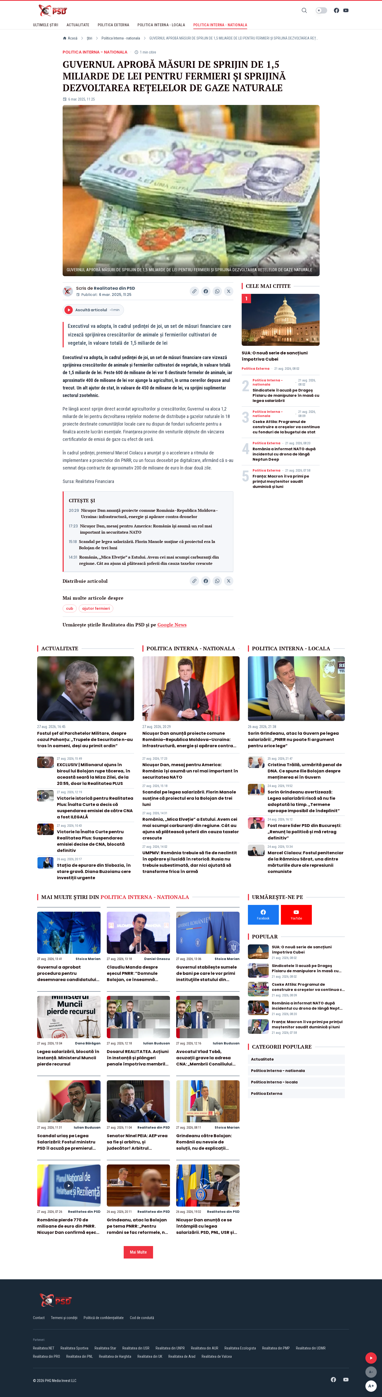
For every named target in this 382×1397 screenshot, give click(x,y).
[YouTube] (346, 10)
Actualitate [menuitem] (78, 25)
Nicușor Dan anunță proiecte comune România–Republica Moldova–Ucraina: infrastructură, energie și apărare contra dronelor (149, 513)
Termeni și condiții (64, 1318)
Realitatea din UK (149, 1356)
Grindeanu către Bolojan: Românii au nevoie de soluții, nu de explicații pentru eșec (204, 1145)
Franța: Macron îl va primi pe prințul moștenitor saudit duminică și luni (281, 481)
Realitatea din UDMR (311, 1348)
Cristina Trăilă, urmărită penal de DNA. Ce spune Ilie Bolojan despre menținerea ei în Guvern (305, 771)
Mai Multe (138, 1252)
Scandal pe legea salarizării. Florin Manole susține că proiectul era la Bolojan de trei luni (147, 545)
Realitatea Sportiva (74, 1348)
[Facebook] (336, 10)
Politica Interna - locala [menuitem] (161, 25)
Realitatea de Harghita (115, 1356)
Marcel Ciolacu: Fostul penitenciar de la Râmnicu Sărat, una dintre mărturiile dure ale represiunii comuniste (306, 862)
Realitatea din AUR (204, 1348)
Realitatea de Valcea (217, 1356)
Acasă (72, 38)
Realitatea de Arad (181, 1356)
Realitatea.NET (43, 1348)
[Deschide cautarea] (304, 10)
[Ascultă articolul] (371, 1358)
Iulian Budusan (156, 1043)
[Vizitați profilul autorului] (68, 291)
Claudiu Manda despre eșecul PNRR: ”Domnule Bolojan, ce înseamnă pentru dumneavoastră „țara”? (133, 979)
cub (69, 608)
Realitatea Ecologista (240, 1348)
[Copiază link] (194, 291)
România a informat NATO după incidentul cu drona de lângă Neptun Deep (284, 454)
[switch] (321, 10)
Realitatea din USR (135, 1348)
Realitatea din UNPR (170, 1348)
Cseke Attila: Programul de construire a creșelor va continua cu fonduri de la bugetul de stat (286, 427)
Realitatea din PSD (114, 288)
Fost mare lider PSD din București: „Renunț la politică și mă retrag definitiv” (304, 832)
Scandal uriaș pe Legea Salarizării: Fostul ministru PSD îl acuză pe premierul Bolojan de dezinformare (66, 1145)
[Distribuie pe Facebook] (205, 291)
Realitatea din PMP (276, 1348)
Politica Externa (255, 369)
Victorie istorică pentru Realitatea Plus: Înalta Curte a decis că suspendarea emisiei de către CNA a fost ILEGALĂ (95, 807)
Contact (39, 1318)
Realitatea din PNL (79, 1356)
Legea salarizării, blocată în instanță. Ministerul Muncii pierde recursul (68, 1058)
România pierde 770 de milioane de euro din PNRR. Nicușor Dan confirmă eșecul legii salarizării (68, 1229)
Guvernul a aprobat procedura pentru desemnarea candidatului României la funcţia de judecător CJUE (66, 979)
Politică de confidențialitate (104, 1318)
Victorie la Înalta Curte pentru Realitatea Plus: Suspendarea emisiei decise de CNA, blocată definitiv (91, 841)
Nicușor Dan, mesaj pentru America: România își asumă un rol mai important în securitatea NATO (146, 529)
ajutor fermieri (96, 608)
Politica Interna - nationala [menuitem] (220, 25)
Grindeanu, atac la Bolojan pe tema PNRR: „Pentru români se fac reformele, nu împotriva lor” (137, 1229)
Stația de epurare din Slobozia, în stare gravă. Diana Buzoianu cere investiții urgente (94, 871)
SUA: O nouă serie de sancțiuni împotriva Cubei (275, 356)
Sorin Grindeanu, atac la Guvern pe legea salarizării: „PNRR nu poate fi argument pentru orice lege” (293, 739)
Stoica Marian (88, 959)
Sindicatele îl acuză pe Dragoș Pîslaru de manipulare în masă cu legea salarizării (286, 395)
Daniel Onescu (157, 959)
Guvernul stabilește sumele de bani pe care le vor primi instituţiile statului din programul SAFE (206, 976)
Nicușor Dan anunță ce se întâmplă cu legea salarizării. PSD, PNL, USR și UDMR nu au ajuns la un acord (205, 1232)
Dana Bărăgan (88, 1043)
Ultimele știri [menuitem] (45, 25)
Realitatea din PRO (46, 1356)
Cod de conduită (142, 1318)
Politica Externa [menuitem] (113, 25)
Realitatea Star (105, 1348)
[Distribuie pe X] (228, 291)
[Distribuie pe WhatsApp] (217, 291)
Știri (89, 38)
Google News (172, 624)
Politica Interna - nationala (121, 38)
